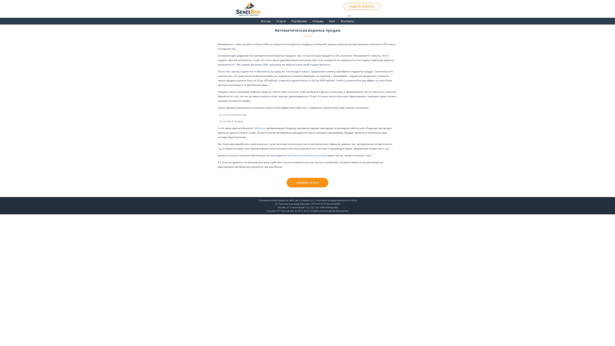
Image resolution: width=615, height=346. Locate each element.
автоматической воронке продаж (306, 155)
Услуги (281, 21)
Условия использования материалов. (329, 210)
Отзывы (318, 21)
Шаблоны (259, 128)
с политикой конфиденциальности (332, 200)
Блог (332, 21)
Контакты (347, 21)
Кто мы (266, 21)
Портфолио (299, 21)
